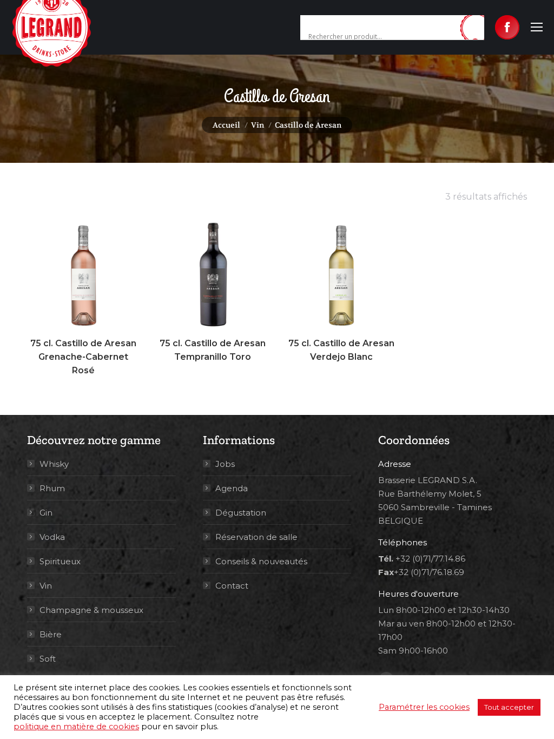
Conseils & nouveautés (261, 561)
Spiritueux (60, 561)
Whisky (54, 464)
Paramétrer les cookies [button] (424, 707)
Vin (45, 585)
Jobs (225, 464)
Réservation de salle (256, 537)
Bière (50, 634)
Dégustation (240, 512)
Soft (47, 659)
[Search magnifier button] (476, 28)
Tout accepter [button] (509, 707)
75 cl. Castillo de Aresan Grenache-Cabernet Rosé (83, 356)
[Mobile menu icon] (536, 27)
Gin (45, 512)
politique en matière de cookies (76, 726)
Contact (231, 585)
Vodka (52, 537)
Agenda (231, 488)
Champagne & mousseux (91, 610)
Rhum (52, 488)
